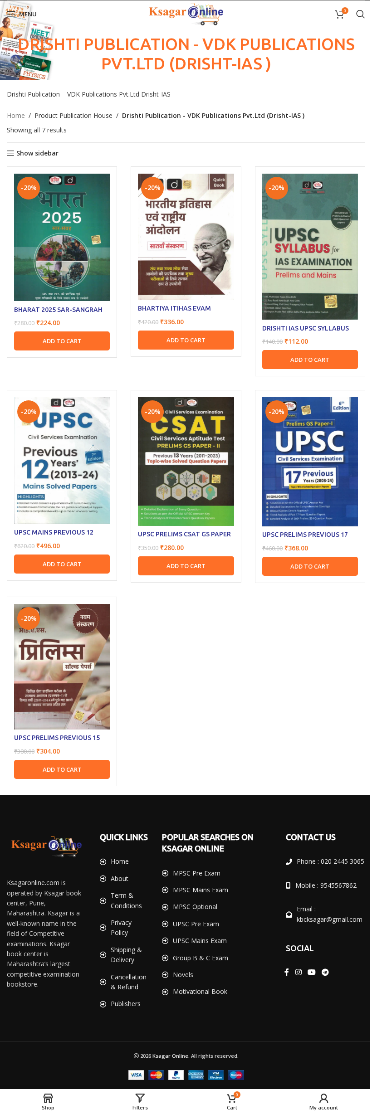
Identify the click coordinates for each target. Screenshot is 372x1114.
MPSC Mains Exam (197, 880)
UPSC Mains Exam (197, 931)
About (118, 880)
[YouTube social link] (306, 973)
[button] (61, 337)
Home (16, 115)
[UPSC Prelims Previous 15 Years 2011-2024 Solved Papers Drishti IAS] (61, 659)
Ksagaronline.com (33, 872)
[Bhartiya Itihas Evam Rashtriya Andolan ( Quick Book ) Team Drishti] (182, 235)
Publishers (124, 1006)
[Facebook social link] (281, 973)
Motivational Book (197, 982)
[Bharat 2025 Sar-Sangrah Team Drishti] (61, 236)
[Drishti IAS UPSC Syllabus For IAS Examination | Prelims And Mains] (304, 245)
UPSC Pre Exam (193, 914)
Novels (180, 965)
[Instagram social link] (293, 973)
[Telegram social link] (320, 973)
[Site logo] (183, 13)
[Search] (354, 14)
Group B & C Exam (197, 948)
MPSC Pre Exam (193, 863)
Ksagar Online (167, 1057)
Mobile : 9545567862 (321, 885)
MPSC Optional (192, 897)
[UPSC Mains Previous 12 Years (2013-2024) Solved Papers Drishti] (61, 456)
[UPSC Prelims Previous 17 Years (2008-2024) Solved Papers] (304, 457)
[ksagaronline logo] (45, 837)
